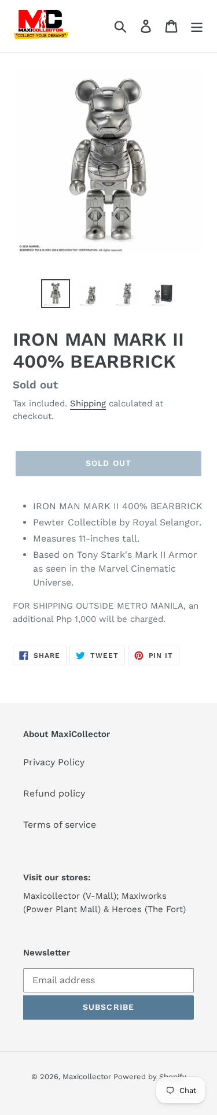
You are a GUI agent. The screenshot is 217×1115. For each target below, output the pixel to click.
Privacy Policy (53, 762)
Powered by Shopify (149, 1076)
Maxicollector (87, 1076)
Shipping (88, 403)
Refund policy (54, 793)
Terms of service (59, 824)
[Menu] (196, 26)
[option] (55, 293)
